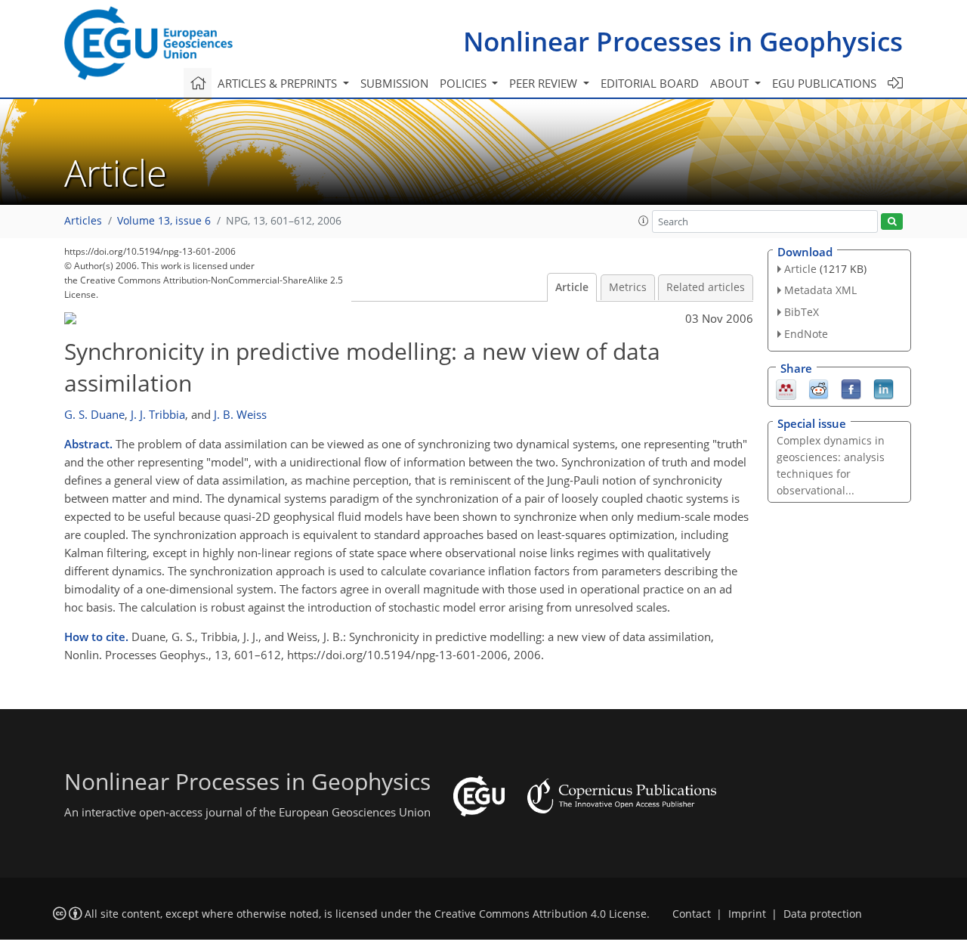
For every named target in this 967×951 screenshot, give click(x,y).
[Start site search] (892, 222)
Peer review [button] (544, 83)
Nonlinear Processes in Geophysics (683, 41)
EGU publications (824, 83)
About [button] (731, 83)
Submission (394, 83)
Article (572, 287)
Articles (83, 221)
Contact (691, 914)
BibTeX (801, 312)
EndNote (806, 334)
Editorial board (650, 83)
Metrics (628, 287)
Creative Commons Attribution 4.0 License (540, 914)
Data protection (822, 914)
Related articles (705, 287)
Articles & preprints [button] (279, 83)
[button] (643, 221)
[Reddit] (818, 387)
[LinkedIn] (883, 387)
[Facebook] (851, 387)
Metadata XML (820, 290)
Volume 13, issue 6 (164, 221)
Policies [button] (465, 83)
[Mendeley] (786, 387)
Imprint (747, 914)
